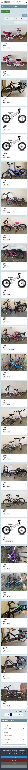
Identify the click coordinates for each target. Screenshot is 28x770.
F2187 (4, 537)
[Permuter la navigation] (26, 2)
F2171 (4, 482)
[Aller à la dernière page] (22, 714)
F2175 (4, 510)
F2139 (4, 373)
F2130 (4, 290)
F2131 (4, 318)
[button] (14, 724)
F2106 (4, 208)
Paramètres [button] (14, 763)
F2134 (4, 345)
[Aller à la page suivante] (19, 714)
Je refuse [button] (14, 760)
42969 (5, 153)
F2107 (4, 236)
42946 (5, 44)
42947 (4, 71)
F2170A (5, 455)
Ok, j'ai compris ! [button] (14, 757)
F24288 (5, 620)
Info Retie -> (6, 11)
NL (14, 2)
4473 (4, 181)
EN (20, 2)
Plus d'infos (14, 766)
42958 (5, 98)
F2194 (4, 592)
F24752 (5, 674)
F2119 (4, 263)
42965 (5, 126)
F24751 (5, 647)
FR (17, 2)
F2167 (4, 400)
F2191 (4, 565)
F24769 (5, 702)
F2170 (4, 428)
